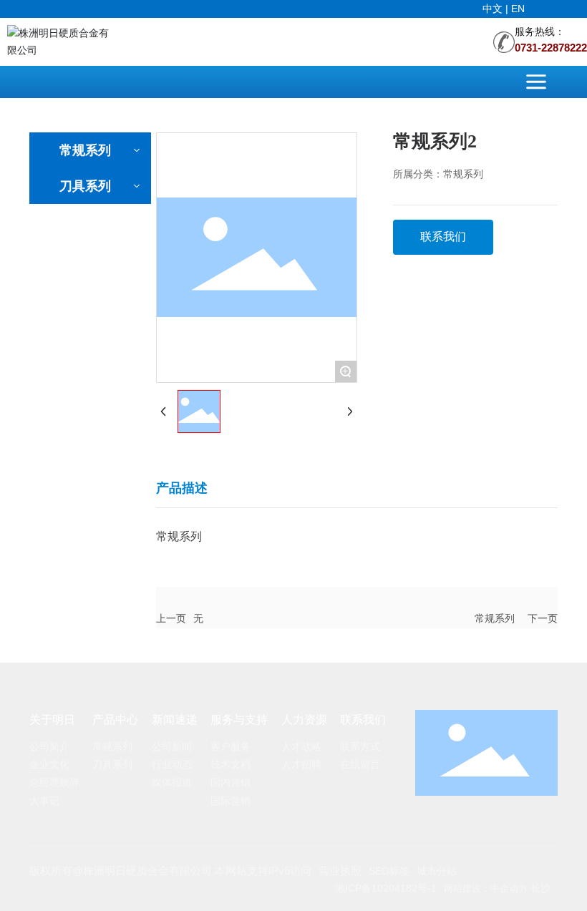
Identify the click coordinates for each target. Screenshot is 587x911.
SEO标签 (389, 871)
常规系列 (495, 618)
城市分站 (437, 871)
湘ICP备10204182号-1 (386, 888)
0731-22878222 (551, 48)
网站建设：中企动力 (486, 888)
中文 (493, 8)
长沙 (540, 888)
